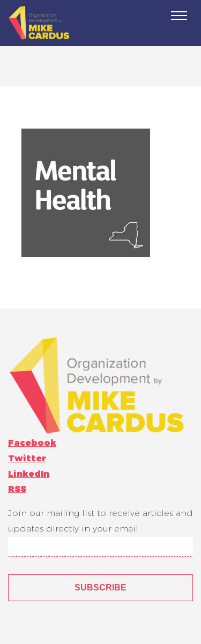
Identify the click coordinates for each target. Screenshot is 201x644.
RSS (17, 489)
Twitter (27, 458)
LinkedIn (28, 474)
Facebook (32, 443)
